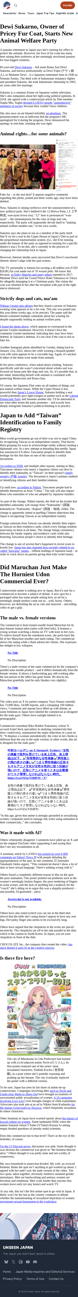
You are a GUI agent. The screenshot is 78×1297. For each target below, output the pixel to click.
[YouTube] (28, 1262)
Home (7, 1271)
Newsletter (9, 13)
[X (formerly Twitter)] (13, 1262)
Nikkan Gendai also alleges (16, 305)
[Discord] (35, 1262)
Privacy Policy (12, 1279)
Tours (30, 13)
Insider (67, 5)
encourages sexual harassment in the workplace (28, 1201)
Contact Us (56, 1279)
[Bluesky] (6, 1262)
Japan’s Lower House (30, 392)
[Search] (15, 5)
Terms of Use (35, 1279)
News (21, 13)
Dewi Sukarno (23, 67)
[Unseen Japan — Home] (7, 5)
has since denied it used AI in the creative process (36, 946)
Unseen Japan (18, 1247)
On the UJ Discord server (15, 1146)
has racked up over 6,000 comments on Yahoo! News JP (34, 855)
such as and (35, 1092)
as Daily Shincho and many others (31, 274)
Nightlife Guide (65, 13)
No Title (13, 652)
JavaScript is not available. (25, 899)
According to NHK (11, 466)
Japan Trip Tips (45, 13)
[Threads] (20, 1262)
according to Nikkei (29, 487)
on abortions (53, 113)
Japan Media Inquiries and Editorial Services (45, 1271)
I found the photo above (14, 326)
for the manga (37, 1106)
